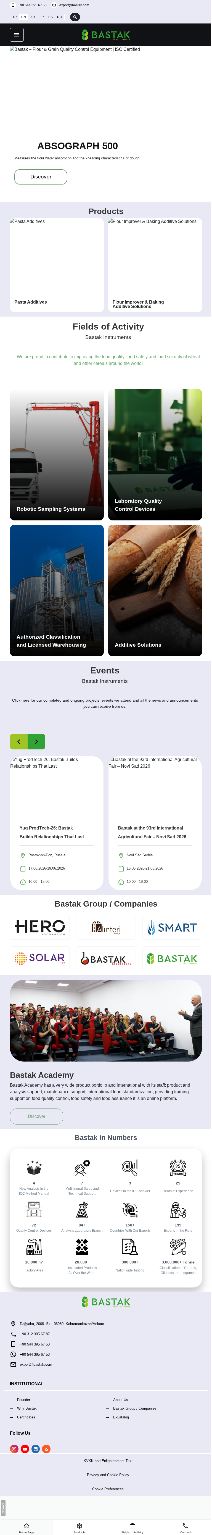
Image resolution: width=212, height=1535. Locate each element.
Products (104, 211)
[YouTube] (22, 1449)
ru (57, 17)
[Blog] (44, 1449)
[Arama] (73, 17)
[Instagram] (12, 1449)
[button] (104, 1489)
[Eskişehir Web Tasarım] (3, 1508)
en (21, 17)
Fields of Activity (106, 326)
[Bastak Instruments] (104, 34)
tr (12, 17)
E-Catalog (119, 1417)
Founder (21, 1400)
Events (103, 670)
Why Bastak (25, 1408)
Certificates (24, 1417)
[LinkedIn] (33, 1449)
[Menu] (15, 35)
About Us (118, 1400)
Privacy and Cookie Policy (106, 1475)
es (48, 17)
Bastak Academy (40, 1075)
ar (30, 17)
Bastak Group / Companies (104, 903)
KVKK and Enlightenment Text (105, 1461)
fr (40, 17)
